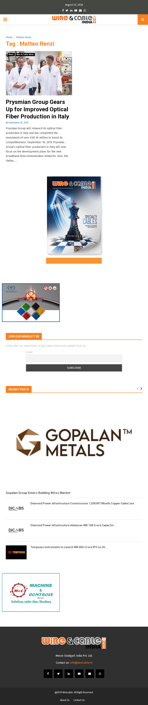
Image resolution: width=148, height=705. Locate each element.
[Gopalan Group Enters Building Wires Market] (74, 442)
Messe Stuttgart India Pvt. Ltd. (74, 655)
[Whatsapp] (100, 673)
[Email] (89, 673)
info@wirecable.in (81, 662)
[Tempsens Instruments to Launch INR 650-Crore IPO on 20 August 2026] (16, 552)
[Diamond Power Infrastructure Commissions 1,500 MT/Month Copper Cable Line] (16, 509)
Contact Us (79, 700)
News (11, 54)
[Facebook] (48, 673)
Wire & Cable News (25, 54)
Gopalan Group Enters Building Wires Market (38, 493)
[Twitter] (58, 673)
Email (29, 352)
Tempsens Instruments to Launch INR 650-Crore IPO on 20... (68, 547)
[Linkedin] (69, 673)
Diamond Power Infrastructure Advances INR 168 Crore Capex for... (73, 525)
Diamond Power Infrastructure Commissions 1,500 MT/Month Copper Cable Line (82, 503)
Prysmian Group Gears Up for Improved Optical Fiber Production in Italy (37, 109)
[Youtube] (79, 673)
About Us (65, 700)
